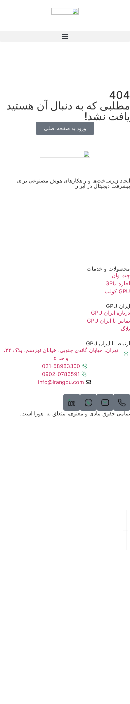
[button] (65, 36)
